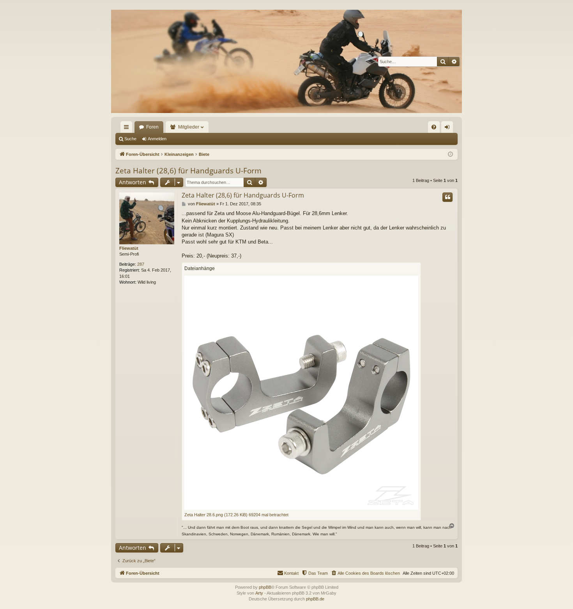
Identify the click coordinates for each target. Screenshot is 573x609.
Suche (130, 138)
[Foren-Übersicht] (286, 61)
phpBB (265, 587)
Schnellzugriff (128, 128)
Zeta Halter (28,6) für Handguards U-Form (188, 171)
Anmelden (157, 138)
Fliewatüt (128, 248)
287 (140, 264)
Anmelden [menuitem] (448, 128)
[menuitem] (434, 127)
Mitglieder (188, 127)
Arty (259, 593)
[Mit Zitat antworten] (447, 197)
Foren (152, 127)
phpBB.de (315, 599)
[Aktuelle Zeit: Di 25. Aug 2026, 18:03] (450, 154)
